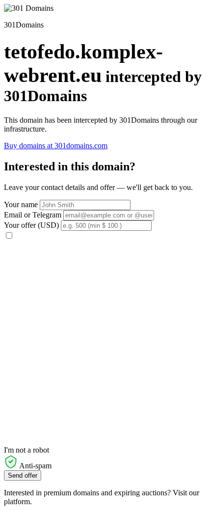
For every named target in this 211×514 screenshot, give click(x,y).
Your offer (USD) (31, 225)
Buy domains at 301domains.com (55, 145)
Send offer (22, 475)
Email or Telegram (32, 215)
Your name (21, 204)
